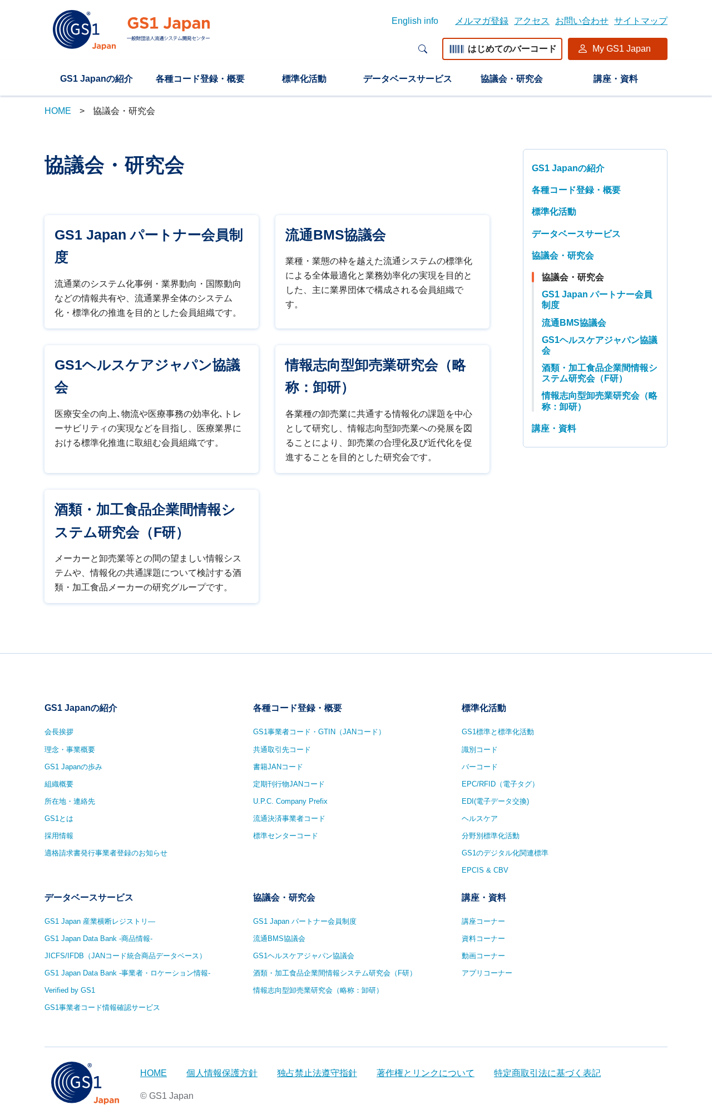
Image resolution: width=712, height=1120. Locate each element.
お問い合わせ (582, 21)
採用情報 (58, 836)
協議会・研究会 (512, 78)
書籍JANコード (278, 767)
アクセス (532, 21)
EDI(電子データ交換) (495, 801)
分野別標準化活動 (491, 836)
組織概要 (58, 784)
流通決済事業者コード (289, 818)
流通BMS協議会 (574, 322)
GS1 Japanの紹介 (96, 78)
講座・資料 (616, 78)
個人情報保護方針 (222, 1073)
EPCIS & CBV (485, 870)
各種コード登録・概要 (200, 78)
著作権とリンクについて (425, 1073)
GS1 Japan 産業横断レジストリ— (99, 921)
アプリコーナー (487, 973)
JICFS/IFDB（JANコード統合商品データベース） (125, 956)
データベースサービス (407, 78)
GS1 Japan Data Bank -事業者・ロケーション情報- (127, 973)
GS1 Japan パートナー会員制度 (597, 300)
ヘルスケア (480, 818)
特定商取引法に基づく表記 (547, 1073)
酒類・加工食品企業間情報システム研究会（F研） (599, 373)
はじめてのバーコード (512, 48)
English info (415, 21)
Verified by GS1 (69, 990)
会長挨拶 (58, 732)
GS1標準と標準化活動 (498, 732)
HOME (57, 111)
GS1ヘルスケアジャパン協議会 (599, 345)
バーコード (480, 767)
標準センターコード (285, 836)
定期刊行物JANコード (289, 784)
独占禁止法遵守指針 (317, 1073)
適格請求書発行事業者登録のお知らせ (105, 853)
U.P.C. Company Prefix (290, 801)
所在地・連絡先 (69, 801)
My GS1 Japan (621, 48)
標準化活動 (304, 78)
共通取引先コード (282, 749)
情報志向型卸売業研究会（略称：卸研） (599, 401)
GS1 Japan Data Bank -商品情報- (98, 938)
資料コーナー (483, 938)
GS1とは (58, 818)
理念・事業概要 (69, 749)
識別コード (480, 749)
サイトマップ (641, 21)
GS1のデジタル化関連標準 (505, 853)
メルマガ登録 (481, 21)
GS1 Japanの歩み (73, 767)
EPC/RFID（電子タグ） (500, 784)
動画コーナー (483, 956)
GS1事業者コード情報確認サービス (102, 1007)
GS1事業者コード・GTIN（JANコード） (319, 732)
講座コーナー (483, 921)
